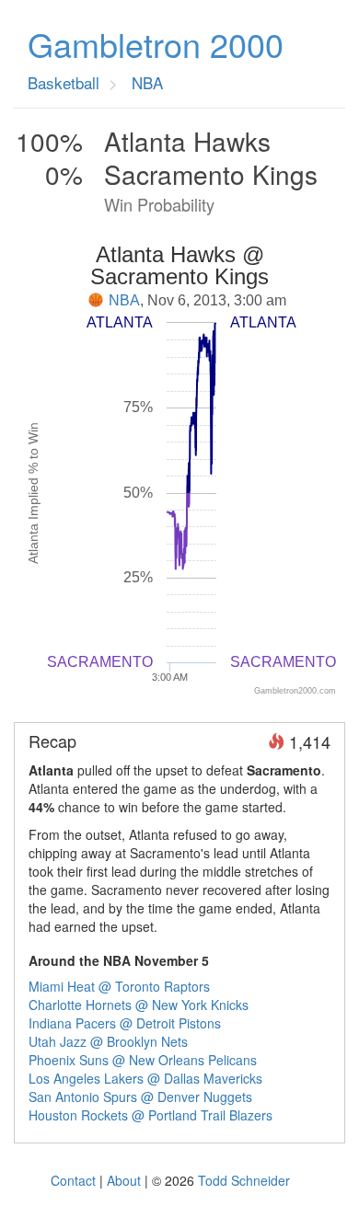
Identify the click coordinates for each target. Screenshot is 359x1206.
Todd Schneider (244, 1180)
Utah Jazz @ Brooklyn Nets (108, 1041)
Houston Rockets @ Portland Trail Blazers (150, 1115)
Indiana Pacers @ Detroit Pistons (125, 1023)
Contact (73, 1180)
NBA (124, 300)
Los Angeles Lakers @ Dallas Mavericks (145, 1078)
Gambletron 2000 (156, 44)
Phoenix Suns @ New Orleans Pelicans (143, 1060)
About (124, 1180)
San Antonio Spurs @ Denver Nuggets (140, 1096)
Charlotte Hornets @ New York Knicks (139, 1004)
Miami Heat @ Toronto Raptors (119, 986)
